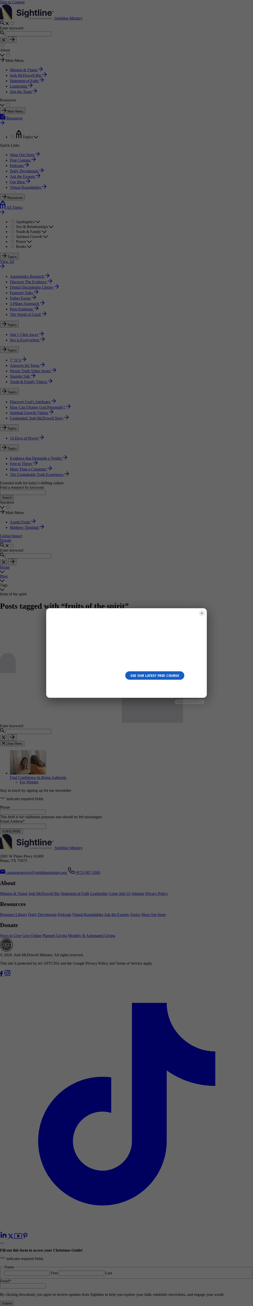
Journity (196, 701)
